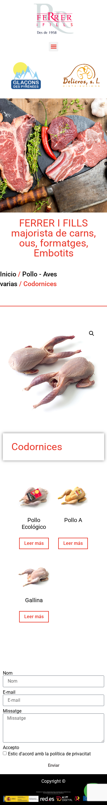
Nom (8, 673)
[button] (53, 46)
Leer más (34, 543)
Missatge (12, 711)
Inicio (8, 274)
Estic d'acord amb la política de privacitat (49, 753)
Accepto (11, 747)
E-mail (9, 692)
